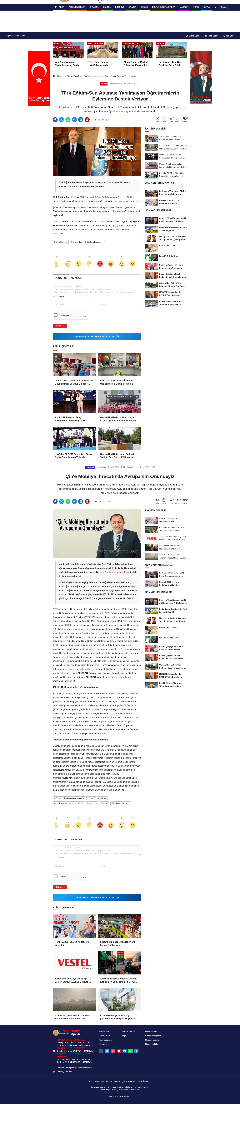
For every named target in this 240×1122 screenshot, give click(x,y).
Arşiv (124, 1036)
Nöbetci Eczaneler (153, 1040)
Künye (109, 1082)
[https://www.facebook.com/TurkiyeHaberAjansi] (101, 1051)
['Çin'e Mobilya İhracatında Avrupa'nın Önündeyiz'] (97, 533)
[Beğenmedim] (89, 259)
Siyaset (132, 7)
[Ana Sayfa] (54, 76)
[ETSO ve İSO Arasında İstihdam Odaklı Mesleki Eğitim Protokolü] (119, 364)
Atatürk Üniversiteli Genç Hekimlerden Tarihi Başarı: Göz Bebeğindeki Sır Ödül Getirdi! (71, 419)
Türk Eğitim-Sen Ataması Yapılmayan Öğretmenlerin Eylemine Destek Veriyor (105, 76)
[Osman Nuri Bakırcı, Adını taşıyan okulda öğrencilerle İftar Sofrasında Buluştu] (119, 401)
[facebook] (55, 119)
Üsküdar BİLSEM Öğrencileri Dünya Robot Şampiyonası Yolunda (73, 455)
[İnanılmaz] (122, 259)
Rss (90, 1082)
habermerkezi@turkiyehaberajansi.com (75, 1068)
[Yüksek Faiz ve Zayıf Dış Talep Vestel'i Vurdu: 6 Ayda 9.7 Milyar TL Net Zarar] (74, 962)
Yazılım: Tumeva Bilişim (119, 1096)
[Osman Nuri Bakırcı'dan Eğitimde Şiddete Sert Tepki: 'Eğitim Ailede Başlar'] (119, 438)
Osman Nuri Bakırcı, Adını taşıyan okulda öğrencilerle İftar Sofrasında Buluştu (118, 419)
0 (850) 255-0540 (65, 1072)
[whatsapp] (67, 119)
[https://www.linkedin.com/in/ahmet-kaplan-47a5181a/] (124, 1051)
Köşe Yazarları (105, 1040)
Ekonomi (119, 7)
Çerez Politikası (128, 1082)
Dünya (206, 7)
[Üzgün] (132, 259)
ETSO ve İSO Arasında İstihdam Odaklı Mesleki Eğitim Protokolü (116, 382)
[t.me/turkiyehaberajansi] (136, 1051)
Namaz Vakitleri (152, 1044)
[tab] (61, 278)
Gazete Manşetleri (153, 1036)
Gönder (59, 326)
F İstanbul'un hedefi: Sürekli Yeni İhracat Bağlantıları (117, 943)
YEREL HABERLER (77, 7)
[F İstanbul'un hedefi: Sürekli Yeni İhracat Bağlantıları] (119, 926)
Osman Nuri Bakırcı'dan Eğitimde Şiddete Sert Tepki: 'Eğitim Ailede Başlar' (117, 456)
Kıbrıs (196, 7)
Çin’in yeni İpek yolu (115, 572)
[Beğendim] (57, 259)
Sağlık (144, 7)
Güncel (107, 7)
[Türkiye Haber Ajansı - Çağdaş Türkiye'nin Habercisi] (66, 1033)
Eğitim (69, 76)
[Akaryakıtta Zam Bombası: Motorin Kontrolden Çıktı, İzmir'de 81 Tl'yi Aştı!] (119, 962)
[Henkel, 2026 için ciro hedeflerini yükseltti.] (74, 926)
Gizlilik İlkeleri (143, 1082)
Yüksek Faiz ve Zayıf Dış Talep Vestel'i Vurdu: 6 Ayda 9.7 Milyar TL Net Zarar (73, 980)
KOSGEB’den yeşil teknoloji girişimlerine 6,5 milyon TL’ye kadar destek (118, 1017)
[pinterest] (87, 119)
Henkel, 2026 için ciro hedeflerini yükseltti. (72, 943)
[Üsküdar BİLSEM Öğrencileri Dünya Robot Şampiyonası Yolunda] (74, 438)
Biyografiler (104, 1044)
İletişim (117, 1082)
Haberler (60, 76)
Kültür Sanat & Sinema (163, 7)
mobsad (63, 594)
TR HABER (59, 7)
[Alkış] (67, 259)
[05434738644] (130, 1051)
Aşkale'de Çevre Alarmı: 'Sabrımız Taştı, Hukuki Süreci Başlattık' (72, 1017)
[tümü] (215, 7)
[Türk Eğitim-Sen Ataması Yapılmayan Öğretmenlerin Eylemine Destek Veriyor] (97, 152)
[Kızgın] (100, 259)
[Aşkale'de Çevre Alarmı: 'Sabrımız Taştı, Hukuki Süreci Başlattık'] (74, 999)
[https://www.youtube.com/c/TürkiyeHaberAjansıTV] (119, 1051)
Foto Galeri (212, 36)
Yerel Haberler (128, 1032)
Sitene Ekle (99, 1082)
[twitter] (61, 119)
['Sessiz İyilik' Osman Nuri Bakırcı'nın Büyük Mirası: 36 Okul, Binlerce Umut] (74, 364)
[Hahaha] (111, 259)
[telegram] (74, 119)
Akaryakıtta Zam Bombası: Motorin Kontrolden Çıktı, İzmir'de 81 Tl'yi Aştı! (118, 980)
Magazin (184, 7)
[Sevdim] (78, 259)
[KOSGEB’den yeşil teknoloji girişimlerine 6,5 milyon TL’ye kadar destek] (119, 999)
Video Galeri (194, 36)
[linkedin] (80, 119)
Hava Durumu (151, 1032)
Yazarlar (229, 36)
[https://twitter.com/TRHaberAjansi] (107, 1051)
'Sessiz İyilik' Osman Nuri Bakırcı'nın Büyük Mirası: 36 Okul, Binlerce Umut (74, 382)
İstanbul (94, 7)
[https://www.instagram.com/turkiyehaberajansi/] (113, 1051)
